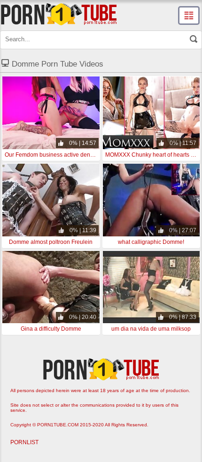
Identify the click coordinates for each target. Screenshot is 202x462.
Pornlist (24, 442)
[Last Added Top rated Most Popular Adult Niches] (189, 15)
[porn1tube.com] (58, 14)
